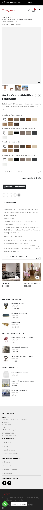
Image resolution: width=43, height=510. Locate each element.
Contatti (6, 446)
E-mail (19, 195)
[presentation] (4, 55)
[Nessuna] (4, 119)
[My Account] (29, 10)
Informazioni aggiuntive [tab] (16, 257)
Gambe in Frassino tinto (12, 115)
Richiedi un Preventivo (15, 187)
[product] (11, 272)
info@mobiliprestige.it (9, 430)
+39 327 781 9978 (25, 2)
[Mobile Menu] (3, 10)
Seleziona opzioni (37, 277)
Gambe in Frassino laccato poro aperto (18, 128)
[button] (36, 258)
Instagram (9, 483)
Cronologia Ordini (9, 450)
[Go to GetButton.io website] (5, 508)
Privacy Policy (8, 473)
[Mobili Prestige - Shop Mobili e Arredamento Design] (10, 10)
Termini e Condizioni (10, 466)
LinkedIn (11, 195)
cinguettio (7, 195)
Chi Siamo (7, 462)
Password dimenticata (11, 454)
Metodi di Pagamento (10, 470)
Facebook (3, 195)
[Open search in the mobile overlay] (40, 10)
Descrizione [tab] (11, 202)
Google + (15, 195)
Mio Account (7, 442)
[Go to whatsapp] (5, 504)
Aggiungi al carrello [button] (17, 277)
